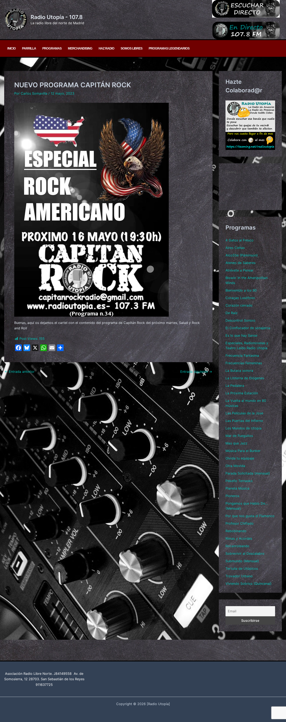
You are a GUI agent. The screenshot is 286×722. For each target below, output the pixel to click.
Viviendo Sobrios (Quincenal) (248, 583)
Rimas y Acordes (238, 538)
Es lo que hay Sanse (241, 335)
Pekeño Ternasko (239, 481)
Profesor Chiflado (239, 523)
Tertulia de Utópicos (241, 568)
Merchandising (80, 48)
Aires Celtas (235, 248)
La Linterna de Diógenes (244, 378)
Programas (52, 48)
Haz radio (106, 48)
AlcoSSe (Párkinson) (241, 255)
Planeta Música (237, 488)
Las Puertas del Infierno (244, 421)
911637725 (44, 685)
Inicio (11, 48)
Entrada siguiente (196, 371)
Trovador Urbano (239, 576)
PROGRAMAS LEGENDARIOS (169, 48)
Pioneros (232, 496)
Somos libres (131, 48)
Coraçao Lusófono (240, 298)
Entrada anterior (20, 371)
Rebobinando (235, 531)
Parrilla (29, 48)
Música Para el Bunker (242, 451)
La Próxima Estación (241, 393)
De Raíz (231, 313)
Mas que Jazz (236, 443)
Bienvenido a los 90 (241, 290)
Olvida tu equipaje (239, 458)
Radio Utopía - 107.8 (57, 17)
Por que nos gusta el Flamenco (249, 516)
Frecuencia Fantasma (242, 355)
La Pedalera (234, 385)
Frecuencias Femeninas (243, 363)
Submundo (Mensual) (242, 561)
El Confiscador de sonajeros (247, 328)
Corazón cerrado (239, 305)
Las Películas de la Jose (244, 413)
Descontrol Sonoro (240, 320)
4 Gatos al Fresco (239, 240)
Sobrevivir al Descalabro (244, 553)
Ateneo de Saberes (240, 263)
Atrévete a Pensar (239, 270)
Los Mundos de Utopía (243, 428)
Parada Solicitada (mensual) (247, 473)
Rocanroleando (237, 546)
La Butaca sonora (239, 370)
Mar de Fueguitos (239, 436)
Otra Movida (235, 466)
